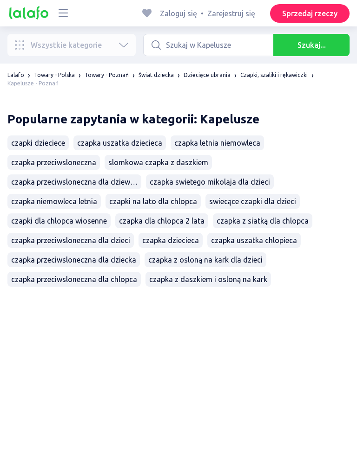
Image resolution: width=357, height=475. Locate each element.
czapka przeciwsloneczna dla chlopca (74, 279)
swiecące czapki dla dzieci (252, 201)
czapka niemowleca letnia (54, 201)
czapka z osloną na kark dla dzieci (205, 260)
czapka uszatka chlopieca (254, 240)
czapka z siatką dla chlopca (263, 221)
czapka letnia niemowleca (217, 143)
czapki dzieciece (38, 143)
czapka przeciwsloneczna (53, 162)
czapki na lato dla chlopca (153, 201)
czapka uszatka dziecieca (119, 143)
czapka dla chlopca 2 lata (162, 221)
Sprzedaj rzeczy (309, 13)
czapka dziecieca (170, 240)
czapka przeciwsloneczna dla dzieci (70, 240)
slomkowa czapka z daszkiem (158, 162)
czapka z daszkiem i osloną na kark (208, 279)
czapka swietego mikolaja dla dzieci (210, 182)
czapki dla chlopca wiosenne (59, 221)
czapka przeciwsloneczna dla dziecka (73, 260)
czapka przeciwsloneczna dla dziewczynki (76, 182)
